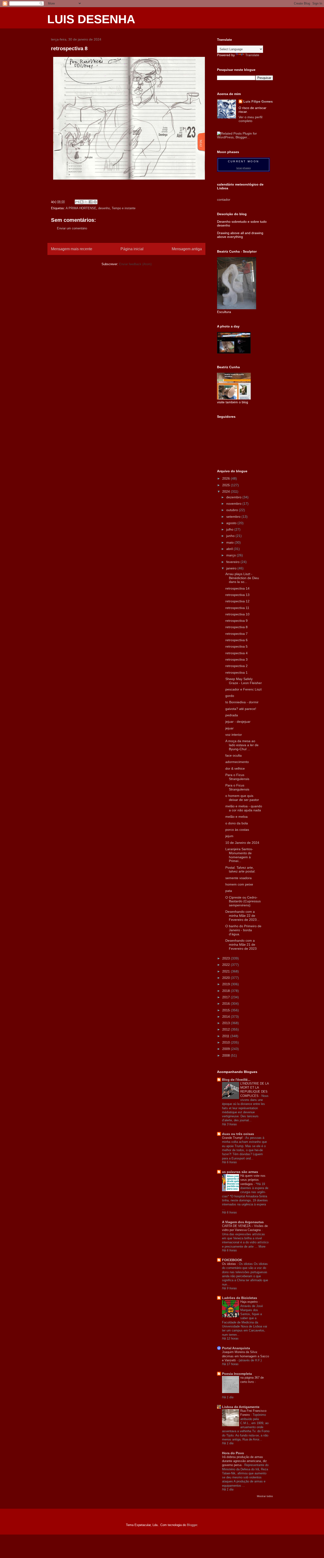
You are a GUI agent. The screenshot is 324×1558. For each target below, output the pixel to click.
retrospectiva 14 (237, 588)
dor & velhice (235, 768)
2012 (226, 1029)
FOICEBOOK (232, 1260)
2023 (226, 958)
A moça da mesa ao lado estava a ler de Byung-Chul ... (242, 745)
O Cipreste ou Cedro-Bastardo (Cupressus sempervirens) (243, 901)
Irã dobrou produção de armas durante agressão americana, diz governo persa (244, 1461)
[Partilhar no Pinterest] (95, 202)
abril (230, 549)
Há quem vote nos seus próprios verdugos (252, 1180)
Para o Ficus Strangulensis (237, 777)
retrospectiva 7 (236, 634)
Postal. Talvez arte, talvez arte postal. (240, 869)
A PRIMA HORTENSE (81, 208)
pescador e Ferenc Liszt (243, 689)
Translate (252, 55)
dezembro (234, 497)
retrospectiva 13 (237, 595)
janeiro (231, 568)
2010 (226, 1042)
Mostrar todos (265, 1496)
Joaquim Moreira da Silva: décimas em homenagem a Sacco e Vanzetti (245, 1356)
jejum (229, 836)
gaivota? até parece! (240, 709)
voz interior (233, 734)
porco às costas (237, 829)
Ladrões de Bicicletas (239, 1298)
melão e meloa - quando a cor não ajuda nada (243, 808)
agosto (231, 523)
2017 (226, 997)
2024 (226, 491)
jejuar (229, 728)
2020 (226, 978)
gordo (229, 696)
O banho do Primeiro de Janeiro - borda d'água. (243, 930)
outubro (232, 510)
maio (230, 542)
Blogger (192, 1525)
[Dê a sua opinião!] (81, 202)
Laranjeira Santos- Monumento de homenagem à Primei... (239, 855)
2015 (226, 1010)
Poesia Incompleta (237, 1374)
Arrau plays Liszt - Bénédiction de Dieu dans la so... (242, 578)
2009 (226, 1049)
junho (231, 536)
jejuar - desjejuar (237, 721)
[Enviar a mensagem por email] (77, 202)
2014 (226, 1016)
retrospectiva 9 (236, 620)
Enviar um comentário (72, 228)
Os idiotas (229, 1264)
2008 (226, 1055)
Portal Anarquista (236, 1348)
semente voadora (238, 878)
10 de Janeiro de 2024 (242, 843)
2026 (226, 478)
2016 (226, 1003)
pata (228, 891)
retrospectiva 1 (236, 672)
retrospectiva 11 (237, 608)
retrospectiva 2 (236, 666)
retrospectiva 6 (236, 640)
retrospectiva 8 (236, 627)
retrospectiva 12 (237, 601)
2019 (226, 984)
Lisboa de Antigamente (240, 1407)
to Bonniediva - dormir (242, 702)
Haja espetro (249, 1302)
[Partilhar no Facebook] (90, 202)
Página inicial (131, 249)
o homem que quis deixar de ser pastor (242, 798)
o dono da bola (236, 823)
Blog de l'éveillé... (236, 1079)
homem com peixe (239, 884)
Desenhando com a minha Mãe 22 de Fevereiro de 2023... (242, 916)
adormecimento (237, 762)
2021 (226, 971)
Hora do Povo (233, 1453)
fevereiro (233, 562)
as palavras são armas (240, 1172)
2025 (226, 485)
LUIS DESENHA (91, 19)
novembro (234, 503)
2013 (226, 1023)
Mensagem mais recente (71, 249)
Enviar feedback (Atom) (135, 264)
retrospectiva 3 (236, 659)
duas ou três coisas (238, 1134)
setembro (233, 516)
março (231, 555)
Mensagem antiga (187, 249)
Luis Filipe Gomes (258, 101)
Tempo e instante (123, 208)
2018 (226, 991)
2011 (226, 1036)
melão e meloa (236, 816)
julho (230, 529)
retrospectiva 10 (237, 614)
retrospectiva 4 (236, 653)
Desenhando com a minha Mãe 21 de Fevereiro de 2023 (241, 944)
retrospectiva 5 (236, 646)
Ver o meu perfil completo (250, 119)
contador (223, 199)
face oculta (233, 755)
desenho (104, 208)
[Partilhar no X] (86, 202)
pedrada (231, 715)
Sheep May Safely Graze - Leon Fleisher (243, 681)
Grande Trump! (233, 1138)
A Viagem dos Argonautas (243, 1222)
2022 (226, 965)
